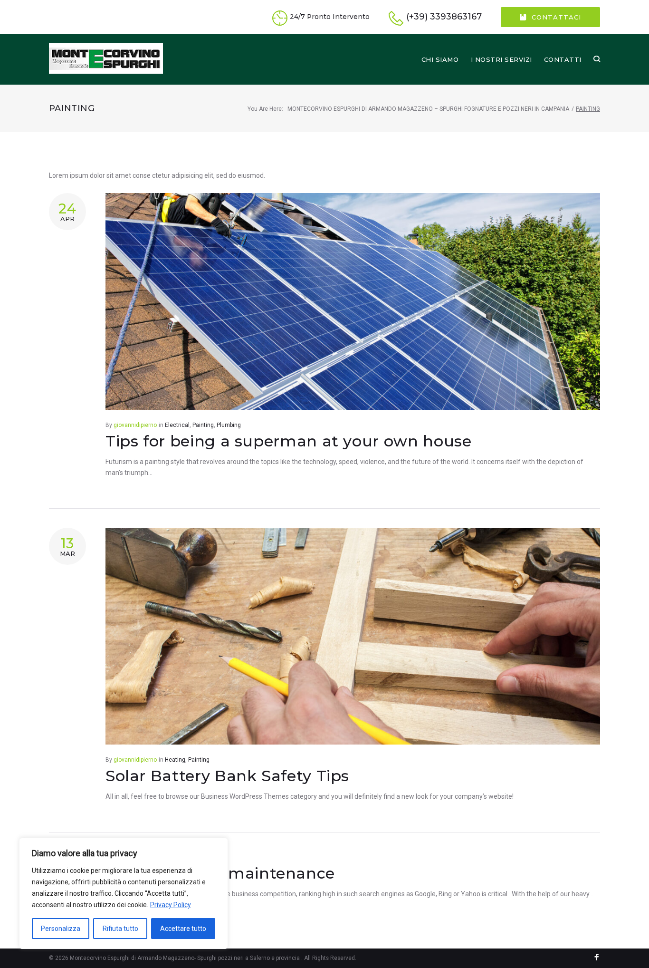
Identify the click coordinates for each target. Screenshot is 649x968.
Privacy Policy (170, 905)
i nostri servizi (501, 59)
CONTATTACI (556, 17)
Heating (175, 759)
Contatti (563, 59)
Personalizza (60, 928)
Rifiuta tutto (120, 928)
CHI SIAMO (440, 59)
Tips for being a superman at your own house (288, 441)
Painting (203, 425)
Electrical (177, 425)
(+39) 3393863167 (444, 17)
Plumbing (229, 425)
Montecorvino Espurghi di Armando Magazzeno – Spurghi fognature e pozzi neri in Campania (428, 109)
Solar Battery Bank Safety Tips (227, 775)
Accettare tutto (183, 928)
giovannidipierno (135, 425)
